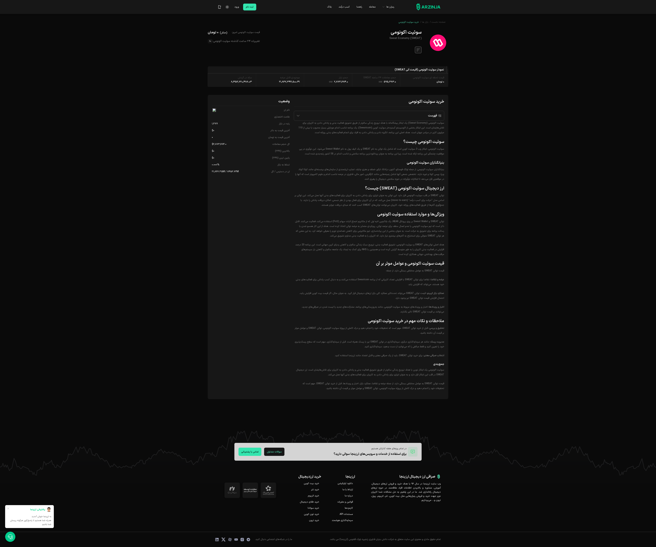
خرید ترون (314, 520)
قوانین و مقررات (345, 502)
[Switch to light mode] (227, 7)
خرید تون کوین (311, 514)
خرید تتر (315, 489)
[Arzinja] (428, 7)
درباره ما (349, 496)
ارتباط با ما (348, 489)
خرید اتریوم (313, 496)
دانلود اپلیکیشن (345, 483)
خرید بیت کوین (311, 483)
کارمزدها (349, 508)
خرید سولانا (313, 508)
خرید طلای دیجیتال (309, 502)
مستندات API (346, 514)
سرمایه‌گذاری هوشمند (342, 520)
